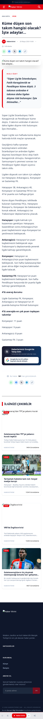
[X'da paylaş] (14, 51)
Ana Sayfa (6, 16)
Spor (14, 16)
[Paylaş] (34, 715)
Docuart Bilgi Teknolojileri (15, 710)
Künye (5, 664)
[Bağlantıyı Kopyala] (25, 51)
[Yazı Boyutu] (8, 715)
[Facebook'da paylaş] (9, 51)
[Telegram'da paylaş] (20, 51)
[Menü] (4, 7)
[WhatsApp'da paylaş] (4, 51)
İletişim (6, 668)
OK (36, 691)
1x (28, 715)
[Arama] (39, 7)
